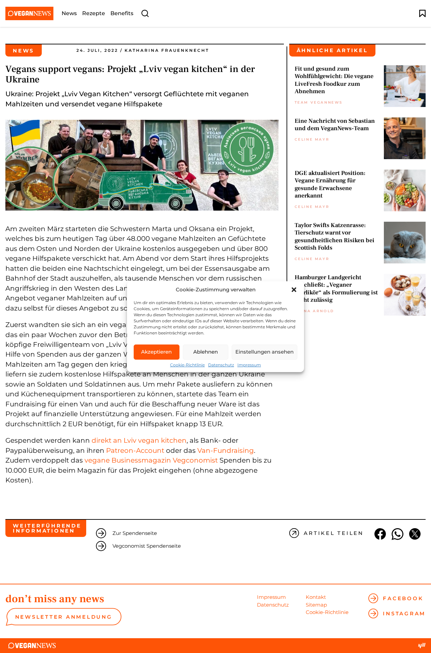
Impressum (249, 365)
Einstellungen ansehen (264, 352)
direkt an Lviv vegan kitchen (139, 440)
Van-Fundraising (225, 450)
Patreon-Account (135, 450)
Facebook (403, 598)
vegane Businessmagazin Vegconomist (151, 460)
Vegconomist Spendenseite (146, 546)
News (69, 13)
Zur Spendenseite (134, 533)
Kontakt (316, 597)
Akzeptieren (156, 352)
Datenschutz (221, 365)
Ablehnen (205, 352)
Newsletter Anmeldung (63, 617)
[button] (294, 289)
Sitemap (316, 605)
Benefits (121, 13)
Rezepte (93, 13)
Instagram (404, 613)
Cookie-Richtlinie (187, 365)
